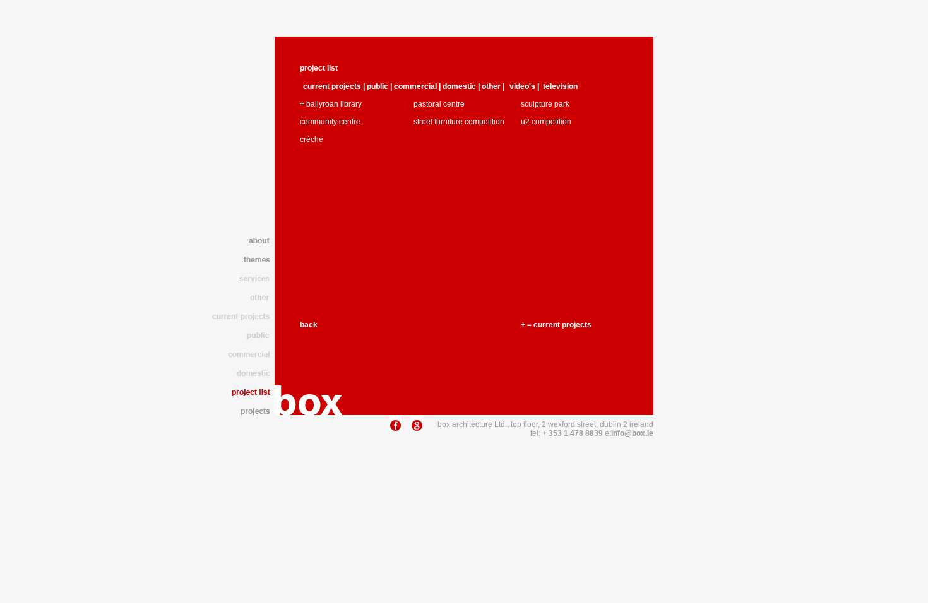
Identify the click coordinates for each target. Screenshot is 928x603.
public (378, 86)
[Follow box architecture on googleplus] (416, 428)
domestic (459, 86)
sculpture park (545, 104)
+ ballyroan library (331, 104)
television (560, 86)
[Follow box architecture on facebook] (395, 428)
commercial (415, 86)
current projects (332, 86)
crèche (311, 139)
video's (523, 86)
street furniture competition (458, 121)
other (491, 86)
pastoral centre (439, 104)
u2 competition (546, 121)
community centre (330, 121)
